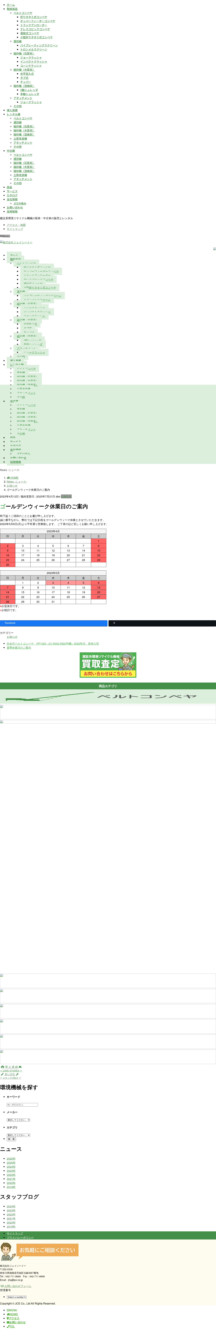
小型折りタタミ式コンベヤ (36, 37)
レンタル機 (13, 114)
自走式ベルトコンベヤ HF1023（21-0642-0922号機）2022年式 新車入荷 (53, 643)
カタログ (12, 195)
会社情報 (12, 199)
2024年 (11, 1167)
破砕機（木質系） (24, 70)
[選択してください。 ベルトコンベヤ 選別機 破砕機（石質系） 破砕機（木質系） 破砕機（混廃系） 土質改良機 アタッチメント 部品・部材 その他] (18, 1135)
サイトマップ (15, 229)
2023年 (11, 1171)
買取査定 (6, 235)
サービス (12, 191)
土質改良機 (20, 138)
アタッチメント (23, 98)
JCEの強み (20, 203)
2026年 (11, 1158)
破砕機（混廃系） (24, 86)
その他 (18, 106)
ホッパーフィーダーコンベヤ (37, 21)
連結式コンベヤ (29, 33)
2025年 (11, 1162)
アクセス (14, 1318)
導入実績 (12, 110)
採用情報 (12, 211)
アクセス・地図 (16, 225)
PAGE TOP (208, 1288)
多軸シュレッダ (29, 94)
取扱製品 (12, 9)
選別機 (18, 41)
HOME (14, 1314)
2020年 (11, 1183)
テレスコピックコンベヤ (35, 29)
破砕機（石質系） (24, 53)
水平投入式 (27, 74)
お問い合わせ (15, 207)
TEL (12, 1326)
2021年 (11, 1179)
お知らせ (66, 496)
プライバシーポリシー (20, 1237)
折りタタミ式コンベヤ (33, 17)
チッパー (25, 82)
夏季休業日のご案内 (19, 647)
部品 (9, 187)
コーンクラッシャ (31, 65)
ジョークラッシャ (31, 57)
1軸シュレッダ (29, 90)
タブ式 (24, 78)
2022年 (11, 1175)
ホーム (11, 5)
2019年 (11, 1187)
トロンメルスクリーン (33, 49)
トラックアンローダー (33, 25)
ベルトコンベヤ (23, 13)
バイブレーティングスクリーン (39, 45)
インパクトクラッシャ (33, 61)
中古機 (11, 151)
